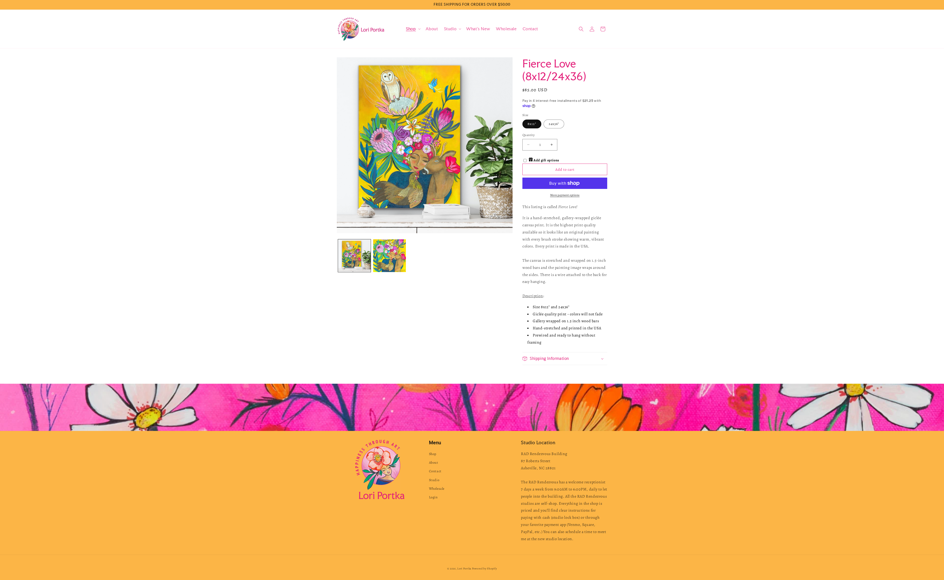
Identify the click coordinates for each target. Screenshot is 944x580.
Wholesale (436, 488)
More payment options (565, 195)
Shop (432, 454)
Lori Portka (464, 568)
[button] (412, 28)
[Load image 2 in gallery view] (389, 255)
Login (433, 497)
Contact (435, 471)
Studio (434, 480)
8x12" (532, 124)
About (433, 462)
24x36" (554, 124)
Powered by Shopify (484, 568)
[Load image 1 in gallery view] (354, 255)
